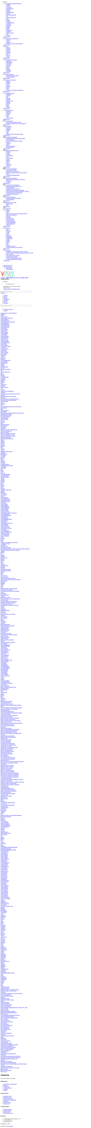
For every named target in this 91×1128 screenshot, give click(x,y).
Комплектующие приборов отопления (15, 179)
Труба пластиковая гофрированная (9, 1017)
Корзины (3, 359)
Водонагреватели (10, 187)
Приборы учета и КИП (10, 202)
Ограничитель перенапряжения (8, 1062)
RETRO (2, 958)
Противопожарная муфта (7, 753)
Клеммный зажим (5, 998)
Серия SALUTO (4, 881)
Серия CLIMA (4, 651)
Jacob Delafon (9, 158)
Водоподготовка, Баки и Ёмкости (14, 141)
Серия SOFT (4, 647)
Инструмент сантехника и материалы (10, 774)
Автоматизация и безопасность (13, 186)
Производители (7, 1097)
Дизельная (3, 609)
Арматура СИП (4, 1008)
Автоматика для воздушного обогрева (10, 784)
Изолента (3, 997)
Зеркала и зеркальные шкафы (8, 642)
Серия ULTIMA (4, 352)
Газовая (2, 607)
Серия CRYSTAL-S (5, 500)
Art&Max (8, 4)
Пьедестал (3, 820)
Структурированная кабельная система (10, 1015)
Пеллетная (3, 612)
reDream (11, 1126)
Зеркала (2, 679)
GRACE (3, 933)
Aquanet (2, 479)
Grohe (7, 233)
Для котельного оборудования (13, 122)
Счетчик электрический (6, 1066)
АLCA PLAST (9, 118)
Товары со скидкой (8, 1098)
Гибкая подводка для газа (7, 767)
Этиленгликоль (4, 638)
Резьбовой (3, 427)
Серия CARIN (4, 856)
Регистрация (9, 268)
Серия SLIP (3, 883)
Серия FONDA (4, 864)
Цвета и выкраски (5, 675)
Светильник (3, 1039)
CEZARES (8, 7)
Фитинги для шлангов (6, 769)
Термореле (3, 1031)
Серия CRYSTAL (5, 858)
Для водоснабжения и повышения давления (11, 707)
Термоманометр (4, 807)
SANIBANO (9, 30)
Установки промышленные (12, 175)
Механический (4, 798)
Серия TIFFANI (4, 892)
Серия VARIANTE (5, 534)
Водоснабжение (4, 630)
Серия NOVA (4, 875)
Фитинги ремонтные (6, 437)
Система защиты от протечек (8, 758)
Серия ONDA (4, 664)
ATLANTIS (3, 905)
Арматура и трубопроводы (11, 38)
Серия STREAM (5, 525)
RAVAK (8, 27)
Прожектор (3, 1038)
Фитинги (8, 42)
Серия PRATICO (5, 518)
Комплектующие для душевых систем (10, 989)
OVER (2, 952)
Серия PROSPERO (5, 646)
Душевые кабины (9, 74)
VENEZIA (3, 970)
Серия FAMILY (4, 505)
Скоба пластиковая (5, 1003)
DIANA (2, 917)
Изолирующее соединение (7, 748)
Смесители (7, 228)
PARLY (2, 470)
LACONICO (4, 937)
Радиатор (8, 182)
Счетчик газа (4, 803)
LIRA (2, 944)
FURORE (3, 926)
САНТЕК (8, 71)
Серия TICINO (4, 890)
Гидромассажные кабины (12, 75)
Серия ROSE (4, 343)
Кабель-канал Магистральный (8, 1011)
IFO (7, 16)
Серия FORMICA (5, 655)
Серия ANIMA (4, 497)
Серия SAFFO (4, 345)
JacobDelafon (9, 238)
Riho (7, 54)
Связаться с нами (7, 1096)
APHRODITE (4, 902)
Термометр (3, 808)
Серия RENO (4, 878)
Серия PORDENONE (6, 515)
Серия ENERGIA (5, 652)
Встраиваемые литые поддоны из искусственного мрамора (15, 548)
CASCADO (3, 912)
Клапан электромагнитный (7, 751)
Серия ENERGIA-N (5, 644)
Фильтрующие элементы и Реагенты (9, 605)
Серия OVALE (4, 338)
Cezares (8, 50)
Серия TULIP (4, 351)
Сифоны (3, 551)
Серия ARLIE (4, 852)
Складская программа (6, 570)
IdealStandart (9, 237)
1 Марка (8, 47)
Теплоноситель (10, 147)
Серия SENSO (4, 671)
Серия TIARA (4, 889)
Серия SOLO (4, 884)
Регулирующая (4, 401)
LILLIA (2, 943)
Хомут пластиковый (5, 1006)
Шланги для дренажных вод (7, 770)
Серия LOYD (4, 870)
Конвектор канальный (6, 728)
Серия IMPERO (4, 333)
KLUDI (8, 20)
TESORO (3, 965)
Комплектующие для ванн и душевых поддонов (12, 782)
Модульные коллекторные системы (9, 762)
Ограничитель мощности (7, 1021)
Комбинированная (5, 610)
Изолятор (3, 1060)
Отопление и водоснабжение (12, 185)
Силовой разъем (4, 1051)
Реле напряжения (5, 1028)
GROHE (8, 11)
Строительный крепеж (6, 778)
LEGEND (3, 939)
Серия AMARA (10, 218)
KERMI (8, 99)
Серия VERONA (5, 536)
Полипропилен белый (6, 414)
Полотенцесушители (10, 197)
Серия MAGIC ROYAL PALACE (9, 512)
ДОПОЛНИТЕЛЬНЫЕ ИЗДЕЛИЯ (9, 847)
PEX (2, 405)
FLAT (2, 924)
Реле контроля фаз (5, 1026)
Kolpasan (8, 53)
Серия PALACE (4, 340)
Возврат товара (7, 1102)
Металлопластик (5, 410)
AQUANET (3, 466)
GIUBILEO (3, 929)
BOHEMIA (3, 910)
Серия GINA (4, 331)
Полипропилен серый (6, 415)
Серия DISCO (4, 860)
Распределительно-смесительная (8, 400)
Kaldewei (8, 51)
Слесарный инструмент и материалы (10, 776)
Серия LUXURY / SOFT (6, 660)
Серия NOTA (4, 874)
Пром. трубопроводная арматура (8, 791)
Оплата (5, 301)
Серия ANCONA (10, 220)
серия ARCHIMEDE (5, 474)
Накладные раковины (11, 214)
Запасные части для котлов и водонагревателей (12, 761)
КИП (7, 205)
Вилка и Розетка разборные (7, 1048)
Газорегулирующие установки (8, 789)
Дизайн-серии (4, 738)
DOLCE (2, 919)
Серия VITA (4, 354)
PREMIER (3, 956)
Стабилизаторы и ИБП (11, 256)
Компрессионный (5, 424)
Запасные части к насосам (12, 171)
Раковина (8, 217)
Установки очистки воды (7, 603)
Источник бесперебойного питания (9, 1044)
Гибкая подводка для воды (7, 766)
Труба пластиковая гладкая (7, 1016)
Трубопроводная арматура (12, 194)
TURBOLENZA (4, 969)
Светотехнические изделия (12, 255)
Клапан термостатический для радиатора (10, 720)
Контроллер (3, 593)
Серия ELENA (4, 504)
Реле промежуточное (6, 1029)
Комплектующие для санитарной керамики (16, 213)
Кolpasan (3, 488)
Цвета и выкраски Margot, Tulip (8, 687)
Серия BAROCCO (5, 320)
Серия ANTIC (4, 316)
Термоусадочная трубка (6, 1004)
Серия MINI (3, 662)
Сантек (8, 56)
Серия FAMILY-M (5, 506)
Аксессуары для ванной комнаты (13, 3)
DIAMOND (3, 916)
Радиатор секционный (6, 739)
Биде (7, 212)
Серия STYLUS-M (5, 527)
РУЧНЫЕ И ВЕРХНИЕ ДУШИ (8, 849)
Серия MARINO (5, 661)
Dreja (7, 156)
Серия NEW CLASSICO (6, 683)
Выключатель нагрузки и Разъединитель (10, 1057)
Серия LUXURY (5, 659)
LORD (2, 946)
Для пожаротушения (11, 170)
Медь (2, 409)
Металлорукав (4, 1013)
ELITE (2, 921)
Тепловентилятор (5, 787)
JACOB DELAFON (11, 17)
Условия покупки (7, 1087)
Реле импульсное (5, 1024)
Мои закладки (6, 1111)
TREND (2, 967)
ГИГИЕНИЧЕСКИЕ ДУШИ (7, 972)
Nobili (7, 242)
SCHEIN (8, 31)
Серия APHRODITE (5, 360)
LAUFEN (8, 24)
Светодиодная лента (5, 1040)
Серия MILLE (4, 873)
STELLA (3, 963)
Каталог (3, 292)
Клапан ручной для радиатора (8, 719)
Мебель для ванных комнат (11, 150)
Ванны (6, 46)
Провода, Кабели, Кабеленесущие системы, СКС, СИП (19, 252)
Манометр (3, 801)
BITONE (3, 908)
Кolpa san (8, 70)
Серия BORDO (4, 855)
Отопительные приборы (11, 178)
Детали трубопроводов (6, 430)
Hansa (7, 234)
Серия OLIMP (4, 361)
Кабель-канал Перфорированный (9, 1012)
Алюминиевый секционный (7, 735)
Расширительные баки (6, 633)
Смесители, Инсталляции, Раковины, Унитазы (17, 191)
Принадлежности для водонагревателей (10, 598)
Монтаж (5, 297)
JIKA (7, 18)
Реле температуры (5, 756)
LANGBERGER (10, 22)
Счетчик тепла (4, 806)
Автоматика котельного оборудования (15, 138)
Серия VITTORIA (5, 897)
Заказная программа (5, 569)
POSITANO (3, 955)
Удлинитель (3, 1052)
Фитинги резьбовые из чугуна (8, 436)
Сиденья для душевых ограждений (14, 90)
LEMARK (8, 25)
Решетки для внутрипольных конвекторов (11, 733)
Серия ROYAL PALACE (6, 523)
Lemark (8, 239)
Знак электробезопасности (7, 996)
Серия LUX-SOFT (5, 511)
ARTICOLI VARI (5, 903)
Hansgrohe (8, 235)
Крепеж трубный (5, 432)
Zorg (7, 34)
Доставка (5, 300)
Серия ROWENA (5, 880)
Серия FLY (3, 653)
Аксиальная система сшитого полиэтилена (11, 406)
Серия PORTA (4, 516)
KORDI (8, 21)
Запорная (3, 395)
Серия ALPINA (4, 648)
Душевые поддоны (9, 93)
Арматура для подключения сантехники (10, 393)
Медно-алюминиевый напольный (9, 730)
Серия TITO (3, 350)
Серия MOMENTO (5, 514)
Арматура (8, 39)
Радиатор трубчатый (5, 741)
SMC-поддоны (4, 546)
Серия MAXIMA (5, 337)
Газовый (3, 596)
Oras (7, 243)
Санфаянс (7, 209)
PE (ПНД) (3, 404)
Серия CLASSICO (5, 680)
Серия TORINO (4, 674)
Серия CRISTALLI (5, 325)
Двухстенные (4, 616)
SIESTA (2, 962)
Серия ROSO (4, 879)
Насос (7, 173)
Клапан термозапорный (6, 750)
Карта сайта (6, 1103)
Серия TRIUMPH (5, 530)
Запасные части (9, 121)
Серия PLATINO (5, 341)
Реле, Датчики (9, 254)
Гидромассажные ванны (11, 59)
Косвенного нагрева (5, 597)
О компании (6, 299)
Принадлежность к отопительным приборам (11, 723)
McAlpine (8, 111)
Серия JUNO (4, 334)
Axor (7, 229)
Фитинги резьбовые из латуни (8, 433)
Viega (7, 116)
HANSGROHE (10, 12)
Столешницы (4, 684)
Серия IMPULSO (5, 866)
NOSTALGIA (4, 949)
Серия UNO (3, 495)
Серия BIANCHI (5, 323)
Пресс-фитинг (4, 425)
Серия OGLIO (4, 876)
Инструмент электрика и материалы (9, 775)
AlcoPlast (8, 127)
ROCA (8, 162)
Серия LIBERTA (5, 509)
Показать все (6, 36)
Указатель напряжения (6, 1033)
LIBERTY (3, 942)
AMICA (8, 211)
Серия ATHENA (5, 319)
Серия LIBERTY (5, 336)
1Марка (8, 81)
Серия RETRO (4, 520)
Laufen (7, 159)
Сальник (3, 1065)
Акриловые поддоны (6, 547)
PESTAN (8, 112)
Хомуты (2, 420)
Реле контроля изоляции (6, 1025)
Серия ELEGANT (5, 327)
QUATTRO (3, 957)
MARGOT (3, 947)
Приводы (3, 397)
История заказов (7, 1110)
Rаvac (7, 163)
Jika (1, 835)
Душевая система (5, 988)
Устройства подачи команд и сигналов (10, 1067)
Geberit (8, 130)
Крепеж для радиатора (6, 721)
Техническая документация (10, 1084)
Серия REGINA (4, 670)
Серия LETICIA (4, 656)
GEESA (8, 9)
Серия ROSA (4, 521)
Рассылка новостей (8, 1113)
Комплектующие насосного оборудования (16, 172)
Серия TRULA (4, 893)
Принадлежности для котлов (8, 625)
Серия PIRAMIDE (5, 666)
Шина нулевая (4, 1069)
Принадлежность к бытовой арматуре (10, 398)
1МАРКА (8, 61)
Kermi (7, 85)
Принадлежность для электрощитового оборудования (14, 1063)
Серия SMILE (4, 673)
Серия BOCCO (4, 853)
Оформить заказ (16, 289)
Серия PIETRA (4, 665)
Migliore (8, 26)
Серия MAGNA (4, 871)
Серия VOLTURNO (5, 898)
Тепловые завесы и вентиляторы (14, 192)
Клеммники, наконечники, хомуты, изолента (17, 251)
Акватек (8, 55)
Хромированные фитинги (7, 438)
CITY (2, 914)
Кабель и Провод (5, 1010)
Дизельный (3, 621)
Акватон (8, 165)
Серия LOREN (4, 869)
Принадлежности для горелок (8, 614)
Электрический (10, 199)
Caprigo (8, 153)
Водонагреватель (10, 139)
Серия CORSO (4, 857)
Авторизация (9, 269)
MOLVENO (3, 948)
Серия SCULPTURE (6, 346)
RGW (7, 29)
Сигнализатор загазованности (8, 757)
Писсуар (8, 216)
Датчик (2, 592)
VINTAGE (3, 971)
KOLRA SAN (9, 100)
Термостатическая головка (7, 724)
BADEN (3, 907)
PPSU (2, 423)
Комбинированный (5, 624)
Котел (7, 144)
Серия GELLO (4, 865)
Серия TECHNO (5, 348)
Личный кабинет (7, 1109)
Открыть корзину (7, 289)
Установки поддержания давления (9, 634)
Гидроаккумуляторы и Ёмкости (8, 602)
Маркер (2, 1001)
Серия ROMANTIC (5, 342)
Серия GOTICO (4, 332)
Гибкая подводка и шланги (12, 188)
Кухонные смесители (6, 848)
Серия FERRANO (5, 862)
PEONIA (3, 953)
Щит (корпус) (4, 1071)
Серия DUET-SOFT (5, 501)
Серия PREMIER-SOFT (6, 519)
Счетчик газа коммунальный (8, 805)
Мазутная (3, 611)
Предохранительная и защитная (8, 396)
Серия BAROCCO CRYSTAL (8, 322)
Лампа (2, 1037)
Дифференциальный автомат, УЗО (9, 1058)
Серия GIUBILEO (5, 507)
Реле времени (4, 1022)
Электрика (7, 250)
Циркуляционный (5, 710)
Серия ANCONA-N (5, 650)
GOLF (2, 931)
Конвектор (8, 180)
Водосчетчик (9, 203)
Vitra (7, 132)
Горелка (8, 142)
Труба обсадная (4, 419)
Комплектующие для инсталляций (14, 134)
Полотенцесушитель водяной (13, 198)
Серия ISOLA (4, 867)
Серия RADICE (4, 669)
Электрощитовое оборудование (14, 259)
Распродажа (8, 208)
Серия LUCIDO (4, 510)
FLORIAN (3, 925)
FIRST (2, 922)
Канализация (4, 407)
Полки (2, 315)
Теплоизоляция (4, 418)
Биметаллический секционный (8, 737)
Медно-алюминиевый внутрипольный (10, 729)
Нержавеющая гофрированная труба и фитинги (12, 413)
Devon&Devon (9, 8)
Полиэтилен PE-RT (5, 416)
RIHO (7, 67)
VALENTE (9, 164)
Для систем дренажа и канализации (9, 709)
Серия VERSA (4, 896)
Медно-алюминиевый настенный (9, 732)
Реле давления (4, 755)
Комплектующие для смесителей (14, 247)
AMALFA (3, 901)
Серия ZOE (3, 355)
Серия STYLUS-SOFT (6, 528)
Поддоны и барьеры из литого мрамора (10, 550)
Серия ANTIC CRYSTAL (7, 318)
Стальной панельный (6, 742)
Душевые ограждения (10, 80)
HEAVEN (3, 934)
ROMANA (3, 960)
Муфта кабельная (5, 1002)
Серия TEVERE (4, 888)
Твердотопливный (5, 627)
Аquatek (8, 68)
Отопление (3, 632)
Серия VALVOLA (5, 533)
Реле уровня (3, 1030)
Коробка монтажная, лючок (7, 999)
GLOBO (3, 930)
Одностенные (4, 618)
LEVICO (3, 940)
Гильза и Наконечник (6, 994)
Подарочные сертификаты (9, 1100)
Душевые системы (10, 246)
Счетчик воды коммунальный (8, 802)
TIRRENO (3, 966)
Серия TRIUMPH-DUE (6, 532)
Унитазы (8, 225)
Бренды (5, 296)
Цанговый (3, 428)
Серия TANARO (5, 885)
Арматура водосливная (6, 780)
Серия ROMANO (10, 223)
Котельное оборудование (11, 137)
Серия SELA (4, 493)
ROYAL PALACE (5, 961)
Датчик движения (5, 1020)
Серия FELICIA (4, 329)
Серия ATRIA (4, 643)
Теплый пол (3, 764)
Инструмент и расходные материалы (15, 190)
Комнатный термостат (6, 752)
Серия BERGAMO (5, 498)
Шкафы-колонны (5, 688)
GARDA (3, 928)
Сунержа (8, 35)
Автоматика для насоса (6, 746)
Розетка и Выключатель (6, 1049)
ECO (2, 920)
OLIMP (2, 951)
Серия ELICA (4, 861)
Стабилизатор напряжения (7, 1045)
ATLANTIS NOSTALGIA (7, 906)
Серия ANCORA (5, 851)
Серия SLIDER (4, 524)
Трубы (7, 41)
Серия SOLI (3, 347)
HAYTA (8, 13)
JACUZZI (8, 65)
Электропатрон (4, 1042)
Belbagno (8, 49)
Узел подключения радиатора (8, 725)
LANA (2, 938)
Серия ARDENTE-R (11, 222)
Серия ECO (3, 502)
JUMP (2, 935)
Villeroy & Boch (10, 33)
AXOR (8, 6)
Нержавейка (4, 411)
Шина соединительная (6, 1070)
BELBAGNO (9, 62)
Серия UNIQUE (4, 894)
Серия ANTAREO (10, 221)
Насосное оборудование (11, 168)
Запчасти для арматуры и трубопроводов (16, 123)
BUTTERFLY (4, 911)
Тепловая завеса (4, 785)
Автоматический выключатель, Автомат (10, 1056)
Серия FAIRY (4, 328)
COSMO (3, 915)
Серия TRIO (4, 529)
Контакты (5, 303)
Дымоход (8, 143)
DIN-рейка (3, 1054)
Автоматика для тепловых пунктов (9, 747)
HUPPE (8, 95)
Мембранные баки (10, 146)
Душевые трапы (9, 110)
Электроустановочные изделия (13, 258)
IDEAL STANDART (11, 15)
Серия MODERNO (5, 682)
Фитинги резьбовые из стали (8, 434)
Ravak (7, 87)
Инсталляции (8, 126)
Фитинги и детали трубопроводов (14, 43)
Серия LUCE (4, 657)
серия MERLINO (5, 475)
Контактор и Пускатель (6, 1061)
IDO (2, 469)
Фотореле (3, 1034)
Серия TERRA (4, 887)
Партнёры (5, 1101)
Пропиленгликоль (5, 637)
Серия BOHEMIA (5, 324)
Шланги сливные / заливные (8, 771)
